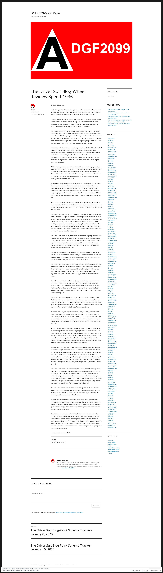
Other (109, 446)
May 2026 (110, 142)
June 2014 (110, 395)
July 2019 (110, 286)
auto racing (33, 114)
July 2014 (110, 393)
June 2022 (110, 224)
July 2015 (110, 372)
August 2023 (111, 199)
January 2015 (111, 383)
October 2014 (111, 388)
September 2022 (112, 219)
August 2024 (111, 178)
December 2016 (112, 342)
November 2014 (112, 386)
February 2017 (112, 338)
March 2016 (111, 358)
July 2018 (110, 308)
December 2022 (112, 213)
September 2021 (112, 240)
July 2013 (110, 415)
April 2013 (110, 420)
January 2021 (111, 254)
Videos (110, 453)
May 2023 (110, 204)
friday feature (40, 114)
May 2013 (110, 418)
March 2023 (111, 208)
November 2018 (112, 301)
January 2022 (111, 233)
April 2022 (110, 228)
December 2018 (112, 299)
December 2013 (112, 406)
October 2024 (111, 174)
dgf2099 (33, 109)
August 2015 (111, 370)
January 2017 (111, 340)
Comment (96, 505)
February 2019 (112, 295)
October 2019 (111, 281)
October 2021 (111, 238)
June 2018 (110, 309)
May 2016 (110, 354)
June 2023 (110, 203)
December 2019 (112, 277)
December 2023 (112, 192)
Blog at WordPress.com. (48, 565)
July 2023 (110, 201)
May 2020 (110, 268)
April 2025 (110, 163)
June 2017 (110, 331)
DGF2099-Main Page (45, 13)
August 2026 (111, 138)
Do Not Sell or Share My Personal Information (66, 565)
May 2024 (110, 183)
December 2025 (112, 151)
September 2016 (112, 347)
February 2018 (112, 317)
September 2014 (112, 390)
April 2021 (110, 249)
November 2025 (112, 153)
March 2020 (111, 272)
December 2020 (112, 256)
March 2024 (111, 187)
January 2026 (111, 149)
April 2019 (110, 292)
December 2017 (112, 320)
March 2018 (111, 315)
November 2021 (112, 236)
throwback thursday (113, 451)
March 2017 (111, 336)
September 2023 (112, 197)
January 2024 (111, 190)
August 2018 (111, 306)
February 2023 (112, 210)
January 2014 (111, 404)
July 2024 (110, 179)
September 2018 (112, 304)
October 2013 (111, 409)
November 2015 (112, 365)
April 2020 (110, 270)
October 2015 (111, 366)
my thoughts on (112, 444)
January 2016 (111, 361)
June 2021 (110, 245)
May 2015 (110, 375)
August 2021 (111, 242)
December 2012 (112, 427)
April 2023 (110, 206)
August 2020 (111, 263)
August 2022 (111, 220)
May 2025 (110, 162)
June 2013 (110, 416)
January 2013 (111, 425)
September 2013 (112, 411)
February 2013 (112, 424)
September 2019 (112, 283)
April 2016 (110, 356)
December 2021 (112, 235)
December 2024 (112, 170)
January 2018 (111, 318)
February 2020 (112, 274)
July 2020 (110, 265)
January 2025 (111, 169)
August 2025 (111, 158)
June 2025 (110, 160)
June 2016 (110, 352)
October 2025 (111, 154)
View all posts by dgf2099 (68, 468)
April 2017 (110, 334)
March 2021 (111, 251)
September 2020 (112, 261)
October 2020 (111, 260)
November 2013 (112, 407)
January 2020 (111, 276)
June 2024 (110, 181)
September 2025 (112, 156)
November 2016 (112, 343)
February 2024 (112, 188)
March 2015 (111, 379)
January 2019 (111, 297)
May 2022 (110, 226)
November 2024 (112, 172)
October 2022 (111, 217)
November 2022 (112, 215)
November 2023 (112, 194)
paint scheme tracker (113, 449)
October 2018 (111, 302)
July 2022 (110, 222)
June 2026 (110, 140)
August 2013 (111, 413)
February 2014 (112, 402)
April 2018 (110, 313)
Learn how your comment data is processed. (70, 513)
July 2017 (110, 329)
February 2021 (112, 252)
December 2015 (112, 363)
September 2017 (112, 326)
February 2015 (112, 381)
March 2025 (111, 165)
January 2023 (111, 211)
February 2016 (112, 359)
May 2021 (110, 247)
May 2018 (110, 311)
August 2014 (111, 391)
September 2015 (112, 368)
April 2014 (110, 399)
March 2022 (111, 229)
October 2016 (111, 345)
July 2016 (110, 350)
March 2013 (111, 422)
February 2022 (112, 231)
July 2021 (110, 244)
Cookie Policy (35, 570)
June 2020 (110, 267)
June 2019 (110, 288)
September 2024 (112, 176)
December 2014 (112, 384)
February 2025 (112, 167)
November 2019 (112, 279)
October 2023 (111, 195)
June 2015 (110, 374)
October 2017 (111, 324)
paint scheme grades (113, 448)
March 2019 (111, 293)
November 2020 (112, 258)
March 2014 (111, 400)
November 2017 (112, 322)
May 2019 (110, 290)
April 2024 (110, 185)
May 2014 (110, 397)
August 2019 (111, 285)
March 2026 (111, 146)
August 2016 (111, 349)
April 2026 (110, 144)
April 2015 (110, 377)
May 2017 (110, 333)
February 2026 (112, 147)
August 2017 (111, 327)
